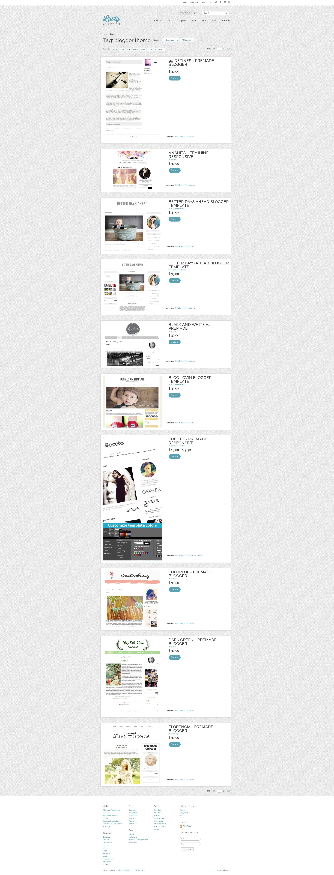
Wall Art (132, 818)
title (128, 49)
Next (229, 49)
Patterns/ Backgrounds (138, 840)
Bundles (157, 810)
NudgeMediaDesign (178, 208)
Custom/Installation (111, 821)
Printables (133, 813)
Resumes (132, 824)
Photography (108, 859)
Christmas (158, 813)
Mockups (106, 827)
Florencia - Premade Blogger (191, 729)
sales (143, 49)
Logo (105, 851)
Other (200, 555)
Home (105, 34)
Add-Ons (107, 862)
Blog (143, 870)
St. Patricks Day (160, 824)
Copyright (184, 813)
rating (135, 49)
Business (132, 810)
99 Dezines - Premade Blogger (191, 62)
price (150, 49)
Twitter (215, 2)
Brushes (106, 837)
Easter (156, 816)
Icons (105, 813)
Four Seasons (159, 818)
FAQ (181, 816)
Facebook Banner (110, 816)
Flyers (131, 821)
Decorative (107, 842)
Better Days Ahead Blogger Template (199, 203)
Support (183, 810)
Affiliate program (123, 870)
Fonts (105, 845)
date (122, 49)
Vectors (106, 856)
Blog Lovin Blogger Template (190, 379)
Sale (196, 555)
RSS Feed (187, 826)
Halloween (158, 821)
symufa (173, 67)
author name (160, 49)
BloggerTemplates (178, 446)
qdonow (174, 160)
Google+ (229, 2)
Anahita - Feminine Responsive (189, 155)
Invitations (133, 816)
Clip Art (106, 840)
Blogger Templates (186, 136)
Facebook (220, 2)
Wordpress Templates (112, 824)
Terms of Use (135, 870)
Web (176, 136)
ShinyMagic (175, 734)
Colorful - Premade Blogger (190, 574)
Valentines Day (160, 827)
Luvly (219, 870)
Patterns (106, 853)
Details (174, 78)
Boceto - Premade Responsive (188, 441)
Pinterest (225, 2)
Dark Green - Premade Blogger (193, 642)
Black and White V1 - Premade (191, 326)
